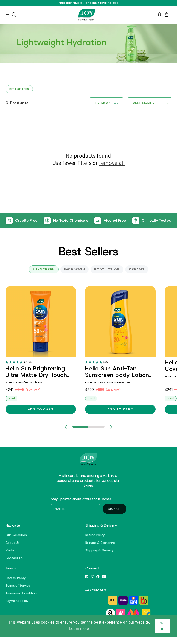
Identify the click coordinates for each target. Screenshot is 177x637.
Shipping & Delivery (99, 550)
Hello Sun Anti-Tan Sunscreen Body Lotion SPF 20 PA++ (117, 371)
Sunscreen (43, 269)
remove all (112, 162)
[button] (7, 14)
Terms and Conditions (22, 593)
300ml (91, 398)
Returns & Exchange (100, 543)
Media (10, 550)
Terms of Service (18, 585)
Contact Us (14, 558)
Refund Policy (95, 535)
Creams (137, 269)
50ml (11, 398)
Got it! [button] (163, 626)
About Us (12, 543)
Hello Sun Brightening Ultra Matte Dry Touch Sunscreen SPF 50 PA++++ (36, 371)
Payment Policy (17, 601)
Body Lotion (106, 269)
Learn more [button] (79, 629)
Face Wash (74, 269)
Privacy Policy (16, 578)
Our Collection (16, 535)
